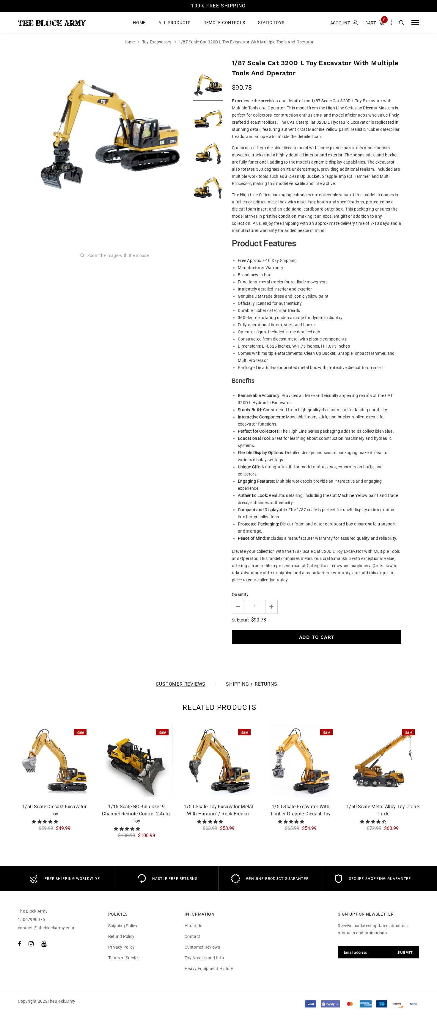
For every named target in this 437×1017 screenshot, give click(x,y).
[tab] (218, 707)
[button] (45, 821)
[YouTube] (43, 944)
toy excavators (157, 42)
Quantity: (241, 594)
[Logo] (63, 22)
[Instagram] (31, 944)
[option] (110, 134)
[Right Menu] (415, 22)
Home (129, 42)
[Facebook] (19, 944)
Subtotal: (240, 620)
